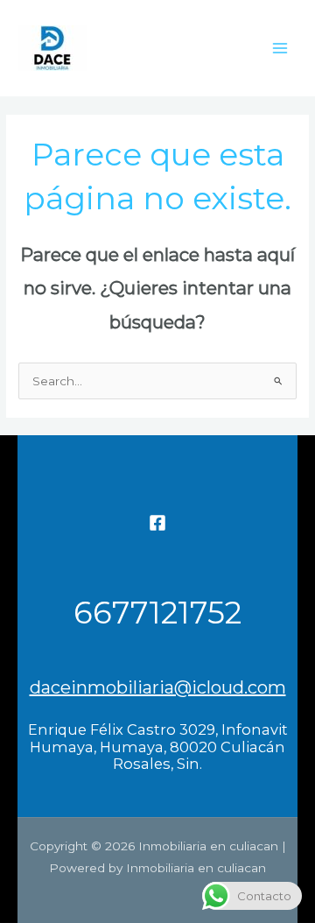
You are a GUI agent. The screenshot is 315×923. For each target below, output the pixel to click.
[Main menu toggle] (280, 48)
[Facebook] (157, 522)
